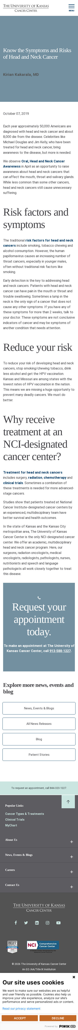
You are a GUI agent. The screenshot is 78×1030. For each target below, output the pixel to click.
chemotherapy (55, 478)
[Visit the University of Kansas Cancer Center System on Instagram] (47, 922)
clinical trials (13, 483)
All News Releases (39, 724)
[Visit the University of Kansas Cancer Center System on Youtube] (58, 922)
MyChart (11, 825)
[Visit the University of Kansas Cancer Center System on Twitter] (26, 922)
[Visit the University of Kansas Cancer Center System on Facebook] (16, 922)
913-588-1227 (60, 651)
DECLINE (58, 1018)
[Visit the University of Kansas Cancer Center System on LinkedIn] (37, 922)
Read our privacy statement (21, 1008)
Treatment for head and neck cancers (32, 472)
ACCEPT (20, 1018)
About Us (11, 839)
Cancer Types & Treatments (24, 813)
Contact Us (12, 885)
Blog (39, 739)
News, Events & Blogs (39, 708)
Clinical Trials (15, 819)
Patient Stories (39, 755)
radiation (35, 478)
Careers (10, 870)
